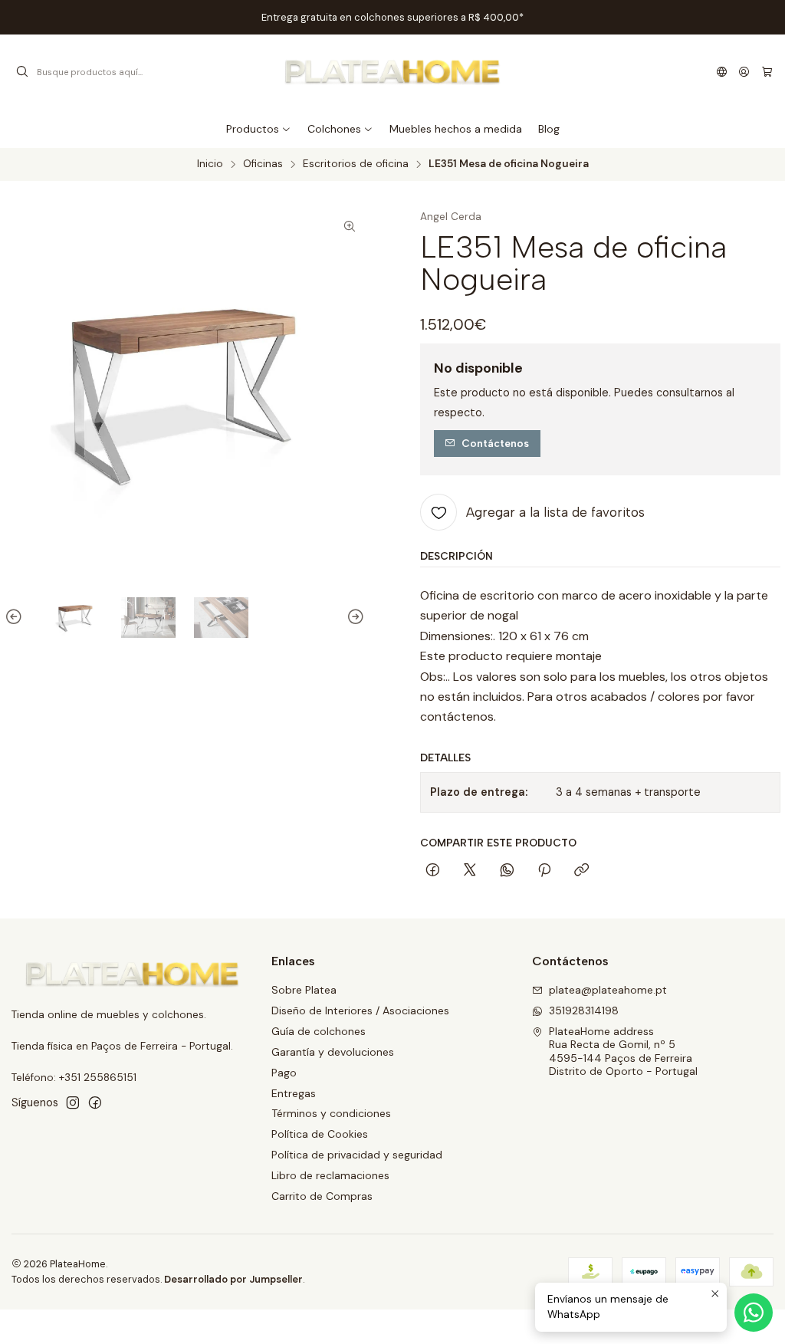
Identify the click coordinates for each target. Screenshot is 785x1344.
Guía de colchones (318, 1031)
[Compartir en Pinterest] (544, 871)
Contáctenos (495, 443)
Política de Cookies (319, 1134)
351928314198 (584, 1010)
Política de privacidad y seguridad (356, 1155)
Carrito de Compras (322, 1196)
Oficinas (263, 164)
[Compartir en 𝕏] (470, 871)
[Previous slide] (16, 617)
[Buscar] (22, 72)
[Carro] (767, 72)
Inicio (210, 164)
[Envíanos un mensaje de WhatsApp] (753, 1312)
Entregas (293, 1093)
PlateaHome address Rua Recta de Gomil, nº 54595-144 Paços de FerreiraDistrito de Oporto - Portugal (623, 1051)
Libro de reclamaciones (330, 1175)
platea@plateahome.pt (608, 990)
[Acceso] (744, 72)
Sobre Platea (304, 990)
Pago (284, 1072)
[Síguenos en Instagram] (72, 1102)
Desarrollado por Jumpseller (233, 1279)
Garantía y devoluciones (332, 1052)
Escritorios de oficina (356, 164)
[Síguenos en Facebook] (95, 1102)
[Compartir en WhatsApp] (507, 871)
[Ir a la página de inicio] (392, 72)
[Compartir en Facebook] (432, 871)
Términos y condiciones (331, 1113)
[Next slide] (353, 617)
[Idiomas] (722, 72)
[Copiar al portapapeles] (581, 871)
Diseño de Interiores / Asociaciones (360, 1010)
